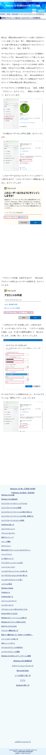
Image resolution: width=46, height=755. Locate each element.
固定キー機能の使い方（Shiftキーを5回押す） (17, 635)
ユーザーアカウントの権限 (10, 652)
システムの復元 (6, 584)
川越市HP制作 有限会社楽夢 (25, 751)
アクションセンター (8, 533)
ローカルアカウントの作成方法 (12, 647)
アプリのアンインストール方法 (12, 563)
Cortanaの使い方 (7, 597)
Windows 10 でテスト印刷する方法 (13, 622)
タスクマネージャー (8, 529)
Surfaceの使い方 (22, 685)
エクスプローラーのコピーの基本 (12, 520)
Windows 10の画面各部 (9, 499)
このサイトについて (23, 742)
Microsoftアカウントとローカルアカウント (16, 550)
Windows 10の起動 (7, 495)
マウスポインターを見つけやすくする (14, 609)
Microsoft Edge (23, 671)
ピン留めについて (7, 558)
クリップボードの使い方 (9, 639)
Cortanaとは (5, 592)
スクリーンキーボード (9, 601)
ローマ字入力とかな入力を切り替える (14, 575)
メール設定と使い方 (23, 675)
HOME (2, 14)
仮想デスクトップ (7, 537)
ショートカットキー (8, 567)
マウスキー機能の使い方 (9, 630)
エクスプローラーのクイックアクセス (14, 503)
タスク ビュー (6, 546)
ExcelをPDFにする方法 (9, 613)
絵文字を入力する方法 (9, 626)
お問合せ (17, 753)
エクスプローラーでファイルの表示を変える (16, 512)
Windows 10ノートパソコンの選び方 (14, 618)
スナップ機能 (5, 541)
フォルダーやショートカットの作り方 (14, 571)
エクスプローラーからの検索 (11, 508)
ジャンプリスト (6, 554)
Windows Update (7, 588)
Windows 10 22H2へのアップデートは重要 (16, 656)
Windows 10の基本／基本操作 (23, 493)
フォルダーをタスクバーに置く (12, 580)
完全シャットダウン (8, 643)
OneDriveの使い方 (7, 525)
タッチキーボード (7, 605)
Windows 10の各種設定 (22, 661)
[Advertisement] (23, 27)
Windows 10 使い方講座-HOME (22, 489)
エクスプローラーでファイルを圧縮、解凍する (17, 516)
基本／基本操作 (13, 14)
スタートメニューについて (22, 666)
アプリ (22, 680)
